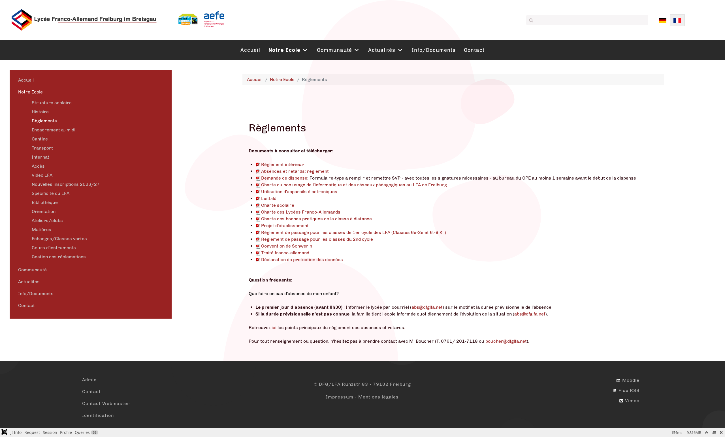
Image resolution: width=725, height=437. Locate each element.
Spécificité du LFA (50, 193)
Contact (26, 305)
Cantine (40, 139)
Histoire (40, 111)
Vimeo (631, 400)
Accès (38, 166)
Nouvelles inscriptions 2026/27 (66, 184)
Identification (98, 415)
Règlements (44, 120)
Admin (89, 379)
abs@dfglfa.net (427, 307)
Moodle (630, 380)
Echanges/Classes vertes (59, 238)
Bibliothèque (45, 202)
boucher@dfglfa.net (506, 341)
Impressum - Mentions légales (362, 397)
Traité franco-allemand (285, 252)
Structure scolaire (52, 102)
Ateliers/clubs (47, 220)
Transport (42, 148)
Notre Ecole (30, 92)
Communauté (32, 269)
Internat (40, 157)
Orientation (44, 211)
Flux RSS (628, 390)
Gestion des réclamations (59, 256)
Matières (41, 229)
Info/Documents (36, 293)
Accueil (26, 80)
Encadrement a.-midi (53, 130)
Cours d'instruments (54, 247)
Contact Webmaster (106, 403)
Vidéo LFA (42, 175)
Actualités (29, 281)
